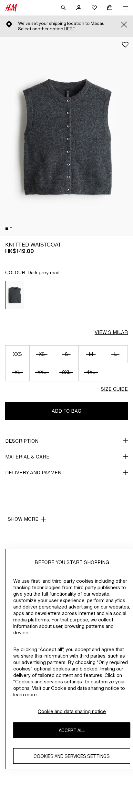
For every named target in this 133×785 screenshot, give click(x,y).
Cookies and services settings (72, 756)
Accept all (72, 730)
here (69, 28)
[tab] (6, 228)
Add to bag (66, 411)
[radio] (14, 295)
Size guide (114, 389)
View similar (111, 332)
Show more (23, 519)
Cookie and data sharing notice (72, 711)
